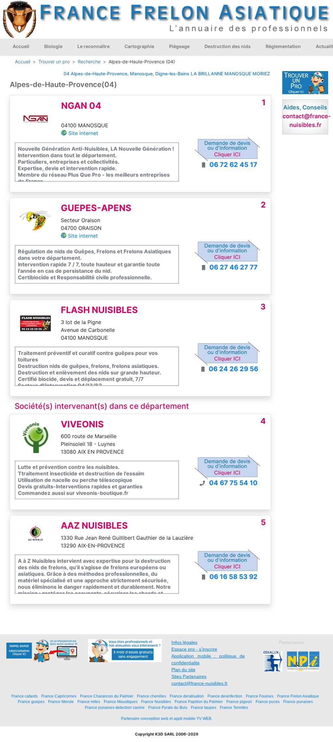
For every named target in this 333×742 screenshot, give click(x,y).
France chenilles (151, 696)
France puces (268, 701)
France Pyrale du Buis (167, 707)
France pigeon (239, 701)
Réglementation (283, 46)
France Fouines (259, 696)
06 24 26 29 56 (233, 369)
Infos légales (184, 642)
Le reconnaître (93, 46)
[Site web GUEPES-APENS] (35, 221)
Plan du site (183, 669)
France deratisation (187, 696)
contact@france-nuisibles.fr (199, 683)
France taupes (203, 707)
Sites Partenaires (188, 676)
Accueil (21, 46)
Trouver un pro (54, 61)
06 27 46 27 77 (233, 267)
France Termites (234, 707)
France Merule (61, 701)
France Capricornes (58, 696)
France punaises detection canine (115, 707)
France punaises (298, 701)
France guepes (31, 701)
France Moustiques (121, 701)
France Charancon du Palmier (106, 696)
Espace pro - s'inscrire (194, 649)
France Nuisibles (156, 701)
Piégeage (179, 46)
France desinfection (224, 696)
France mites (88, 701)
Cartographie (139, 46)
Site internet (83, 133)
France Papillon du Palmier (199, 701)
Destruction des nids (228, 46)
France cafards (24, 696)
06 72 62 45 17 (233, 165)
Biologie (53, 46)
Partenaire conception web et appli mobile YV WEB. (166, 718)
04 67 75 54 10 (233, 483)
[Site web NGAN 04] (35, 118)
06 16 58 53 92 (233, 577)
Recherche (89, 61)
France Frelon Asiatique (298, 696)
